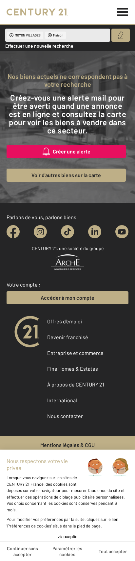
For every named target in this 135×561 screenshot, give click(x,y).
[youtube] (121, 231)
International (62, 400)
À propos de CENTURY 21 (75, 384)
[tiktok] (67, 231)
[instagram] (40, 231)
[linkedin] (94, 231)
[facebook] (13, 231)
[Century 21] (37, 12)
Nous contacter (65, 416)
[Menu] (122, 12)
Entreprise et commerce (75, 353)
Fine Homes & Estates (72, 368)
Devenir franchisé (67, 337)
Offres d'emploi (64, 321)
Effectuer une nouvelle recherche (39, 46)
